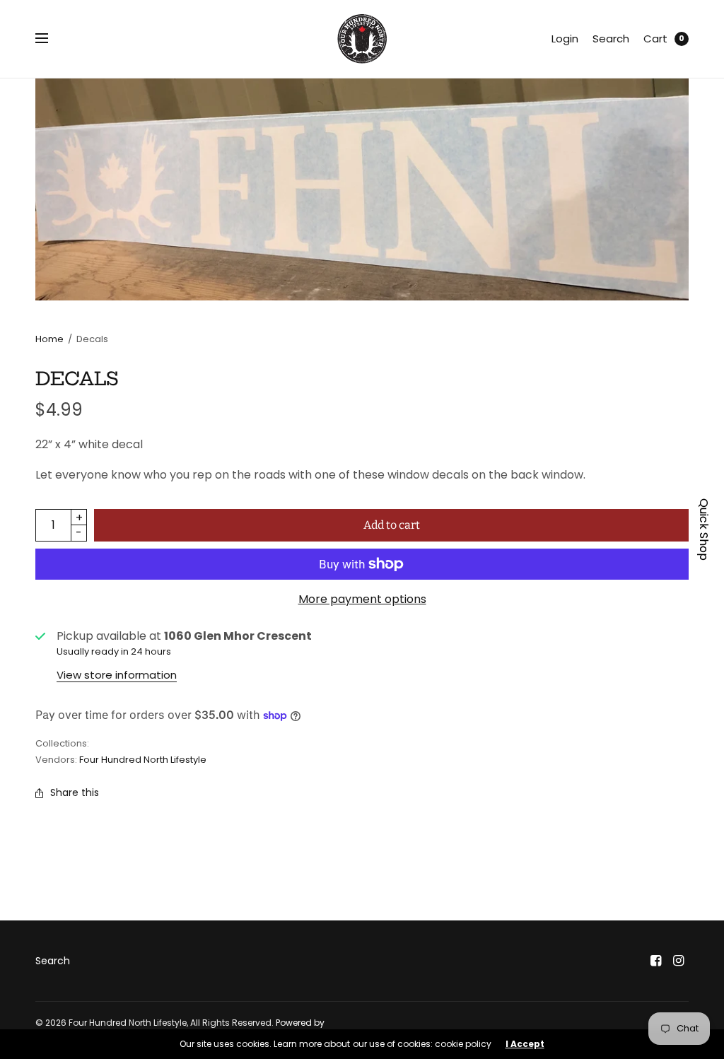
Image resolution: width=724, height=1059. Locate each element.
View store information (117, 674)
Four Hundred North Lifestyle (142, 759)
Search (610, 38)
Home (49, 339)
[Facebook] (656, 960)
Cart (655, 38)
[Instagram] (678, 960)
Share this (74, 792)
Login (564, 38)
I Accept (525, 1044)
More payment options (362, 599)
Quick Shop (704, 529)
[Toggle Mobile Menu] (50, 38)
